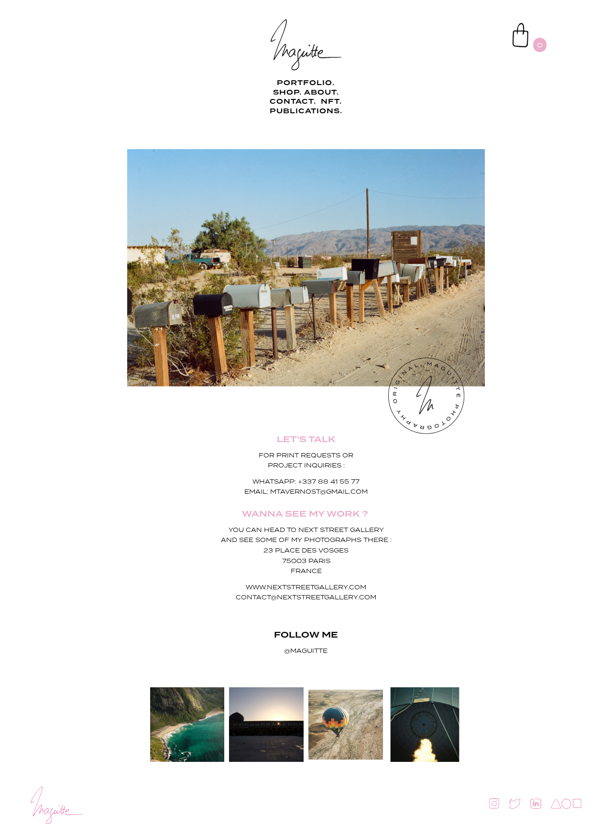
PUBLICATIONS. (306, 111)
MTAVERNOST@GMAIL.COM (319, 492)
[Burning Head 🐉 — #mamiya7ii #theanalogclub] (425, 724)
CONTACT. (294, 102)
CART (490, 27)
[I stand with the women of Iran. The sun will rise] (266, 724)
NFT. (331, 102)
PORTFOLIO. (306, 83)
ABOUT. (321, 92)
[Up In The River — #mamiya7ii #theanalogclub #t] (345, 724)
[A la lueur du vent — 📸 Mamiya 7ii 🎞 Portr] (187, 724)
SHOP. (287, 92)
